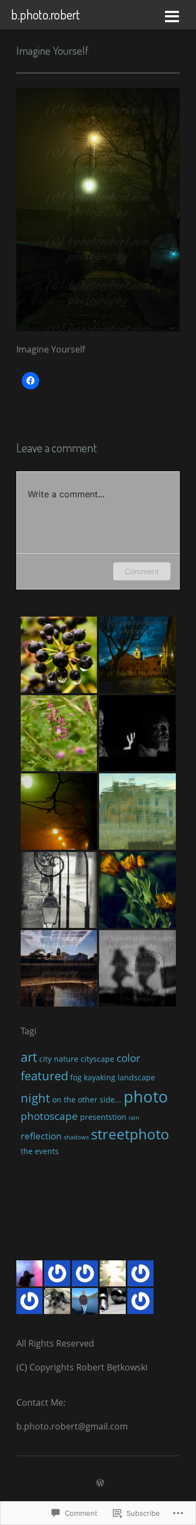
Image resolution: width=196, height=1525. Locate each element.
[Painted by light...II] (137, 811)
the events (40, 1151)
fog (76, 1077)
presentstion (103, 1117)
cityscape (97, 1059)
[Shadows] (137, 968)
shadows (76, 1137)
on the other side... (86, 1099)
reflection (41, 1136)
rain (133, 1118)
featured (44, 1075)
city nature (58, 1059)
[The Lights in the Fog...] (59, 811)
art (29, 1057)
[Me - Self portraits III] (137, 733)
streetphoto (130, 1134)
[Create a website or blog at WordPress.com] (100, 1483)
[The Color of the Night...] (137, 655)
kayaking (99, 1077)
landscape (136, 1077)
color (128, 1058)
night (35, 1098)
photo (146, 1096)
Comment (142, 571)
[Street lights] (59, 890)
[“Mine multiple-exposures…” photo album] (59, 968)
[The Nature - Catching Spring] (59, 655)
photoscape (49, 1116)
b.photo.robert (45, 14)
